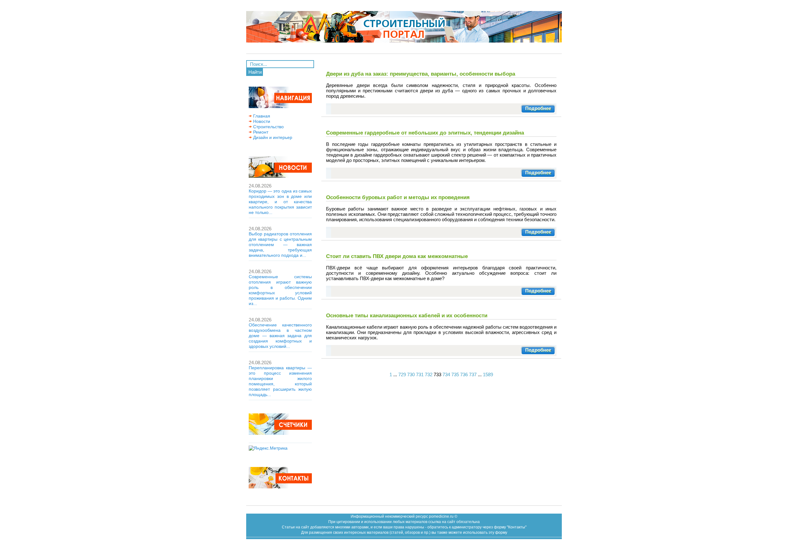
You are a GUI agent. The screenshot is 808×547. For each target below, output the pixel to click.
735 (455, 374)
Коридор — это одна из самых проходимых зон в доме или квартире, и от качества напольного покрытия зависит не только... (280, 201)
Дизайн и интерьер (272, 137)
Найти (255, 72)
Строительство (268, 126)
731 (420, 374)
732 (428, 374)
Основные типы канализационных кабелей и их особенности (406, 315)
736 (464, 374)
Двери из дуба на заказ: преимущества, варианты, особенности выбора (420, 74)
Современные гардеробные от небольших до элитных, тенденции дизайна (425, 132)
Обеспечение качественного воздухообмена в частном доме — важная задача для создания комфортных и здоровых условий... (280, 335)
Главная (261, 115)
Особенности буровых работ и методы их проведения (398, 197)
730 (411, 374)
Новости (261, 121)
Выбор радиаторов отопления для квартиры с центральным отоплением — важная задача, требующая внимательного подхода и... (280, 244)
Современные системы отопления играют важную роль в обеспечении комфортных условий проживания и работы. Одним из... (280, 290)
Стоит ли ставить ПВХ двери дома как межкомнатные (397, 256)
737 (473, 374)
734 (446, 374)
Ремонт (260, 132)
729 (402, 374)
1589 (488, 374)
